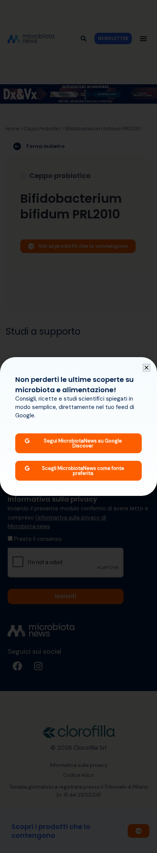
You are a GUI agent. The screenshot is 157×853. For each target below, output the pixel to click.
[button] (146, 367)
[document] (78, 426)
